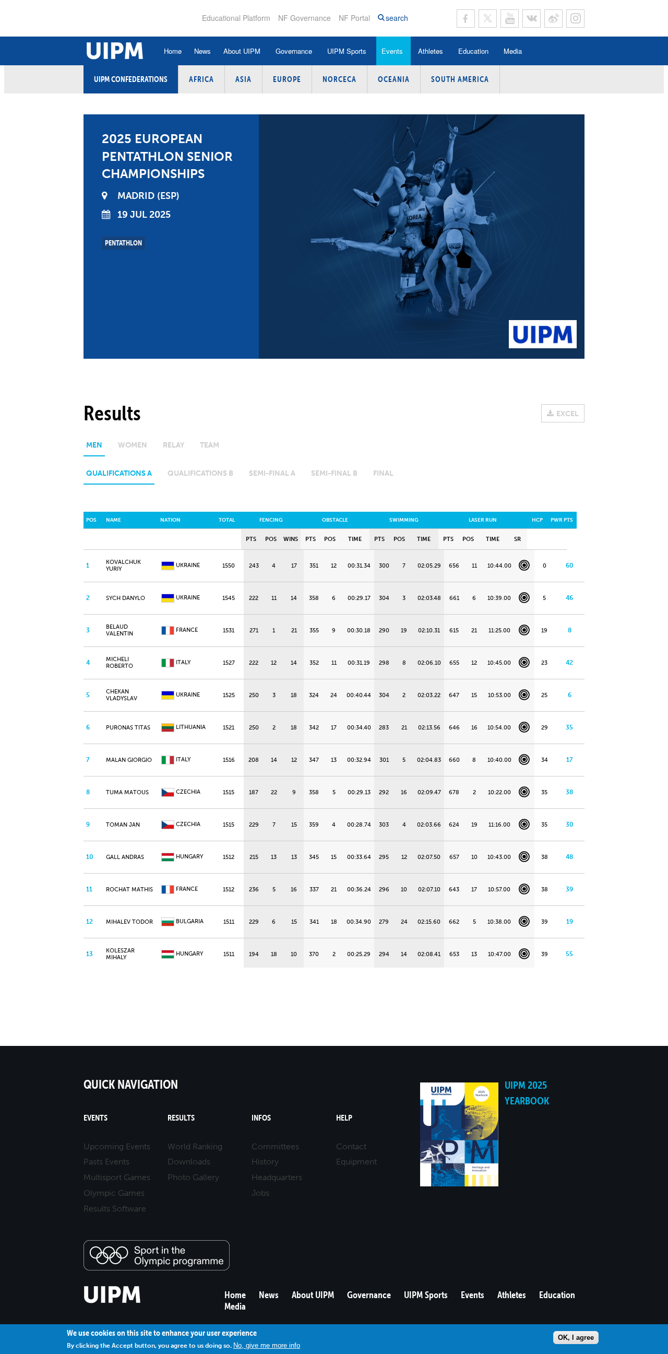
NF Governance (304, 18)
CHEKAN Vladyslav (121, 695)
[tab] (94, 448)
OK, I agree (576, 1337)
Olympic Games (114, 1193)
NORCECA (339, 79)
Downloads (189, 1162)
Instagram (575, 18)
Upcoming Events (117, 1146)
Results (181, 1118)
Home (173, 51)
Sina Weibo (553, 18)
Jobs (260, 1193)
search (397, 18)
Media (513, 51)
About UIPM (241, 51)
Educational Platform (236, 18)
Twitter (488, 18)
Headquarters (277, 1177)
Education (473, 51)
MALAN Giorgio (129, 760)
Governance (294, 51)
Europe (287, 79)
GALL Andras (125, 857)
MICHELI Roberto (119, 662)
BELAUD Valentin (119, 630)
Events (392, 51)
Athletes (430, 51)
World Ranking (195, 1146)
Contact (351, 1146)
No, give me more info (266, 1345)
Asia (243, 79)
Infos (261, 1118)
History (265, 1162)
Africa (201, 79)
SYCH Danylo (125, 598)
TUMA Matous (127, 792)
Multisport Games (117, 1177)
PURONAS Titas (128, 727)
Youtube (509, 18)
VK (531, 18)
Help (344, 1118)
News (202, 51)
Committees (275, 1146)
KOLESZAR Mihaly (120, 954)
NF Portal (354, 18)
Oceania (394, 79)
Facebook (466, 18)
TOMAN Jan (123, 824)
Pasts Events (106, 1162)
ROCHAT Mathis (129, 889)
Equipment (356, 1162)
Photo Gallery (193, 1177)
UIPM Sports (346, 51)
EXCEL (567, 413)
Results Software (115, 1209)
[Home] (112, 1301)
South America (460, 79)
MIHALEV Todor (129, 922)
